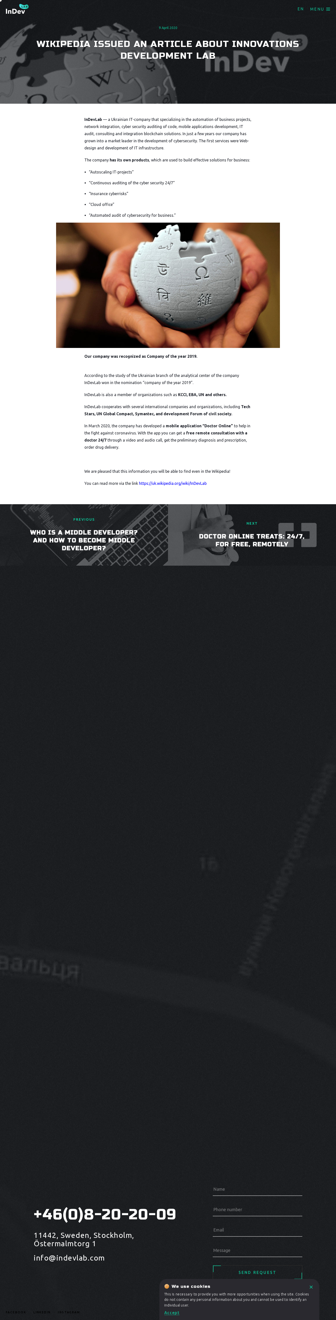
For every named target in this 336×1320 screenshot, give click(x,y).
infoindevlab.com (69, 1258)
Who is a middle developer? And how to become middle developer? (84, 540)
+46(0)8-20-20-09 (101, 1214)
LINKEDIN (42, 1312)
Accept (172, 1312)
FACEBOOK (16, 1312)
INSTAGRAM (69, 1312)
